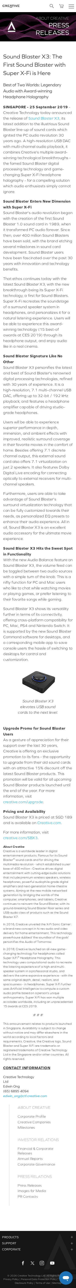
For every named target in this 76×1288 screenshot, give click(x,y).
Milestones (26, 1127)
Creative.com (49, 823)
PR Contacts (28, 1196)
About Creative (34, 1107)
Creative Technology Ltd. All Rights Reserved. (43, 1275)
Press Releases (30, 1185)
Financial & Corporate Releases (35, 1151)
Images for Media (32, 1191)
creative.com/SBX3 (20, 838)
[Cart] (61, 6)
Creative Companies (34, 1122)
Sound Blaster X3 (44, 118)
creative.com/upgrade (23, 802)
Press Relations (35, 1176)
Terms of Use (42, 1283)
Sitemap (56, 1283)
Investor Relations (38, 1140)
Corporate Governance (36, 1164)
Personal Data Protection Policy (39, 1279)
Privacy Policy (11, 1279)
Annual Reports (30, 1158)
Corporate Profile (32, 1116)
